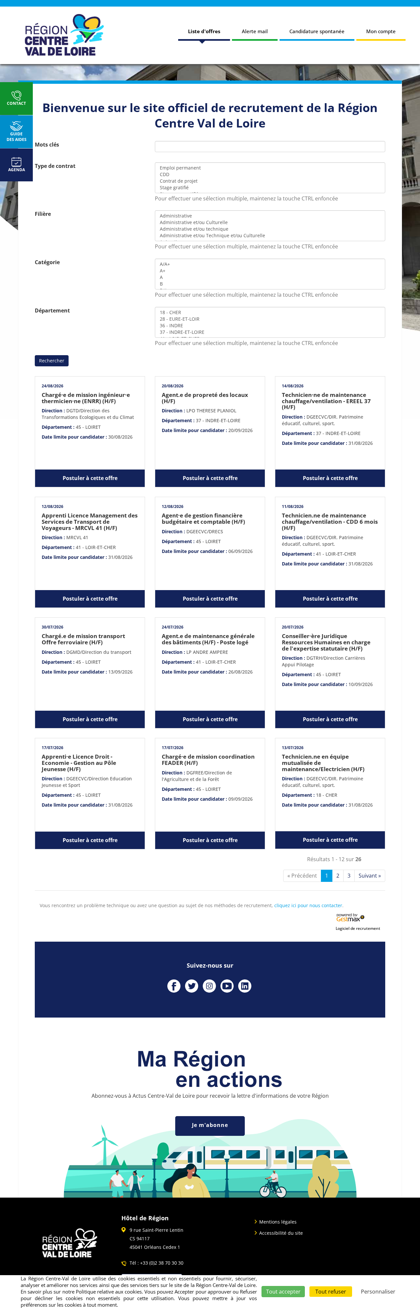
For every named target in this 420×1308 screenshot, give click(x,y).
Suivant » (370, 875)
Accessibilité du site (281, 1233)
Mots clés (47, 144)
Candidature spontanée (317, 31)
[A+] (270, 270)
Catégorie (47, 262)
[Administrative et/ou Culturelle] (270, 222)
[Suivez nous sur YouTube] (227, 986)
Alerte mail (255, 31)
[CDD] (270, 174)
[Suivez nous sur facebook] (173, 986)
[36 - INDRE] (270, 325)
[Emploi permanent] (270, 168)
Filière (43, 214)
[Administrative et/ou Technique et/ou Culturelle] (270, 235)
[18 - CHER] (270, 312)
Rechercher (51, 360)
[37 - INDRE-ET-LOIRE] (270, 332)
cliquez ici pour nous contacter (308, 905)
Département (52, 310)
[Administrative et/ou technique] (270, 229)
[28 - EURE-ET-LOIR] (270, 319)
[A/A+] (270, 264)
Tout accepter (283, 1291)
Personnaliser (378, 1291)
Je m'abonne (210, 1125)
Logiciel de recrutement (358, 928)
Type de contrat (55, 166)
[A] (270, 277)
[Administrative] (270, 216)
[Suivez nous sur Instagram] (209, 986)
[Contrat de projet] (270, 181)
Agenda (16, 169)
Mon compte (381, 31)
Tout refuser (330, 1291)
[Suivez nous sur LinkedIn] (244, 986)
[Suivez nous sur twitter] (191, 986)
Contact (16, 103)
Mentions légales (278, 1222)
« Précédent (302, 875)
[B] (270, 284)
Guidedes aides (17, 136)
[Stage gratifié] (270, 187)
